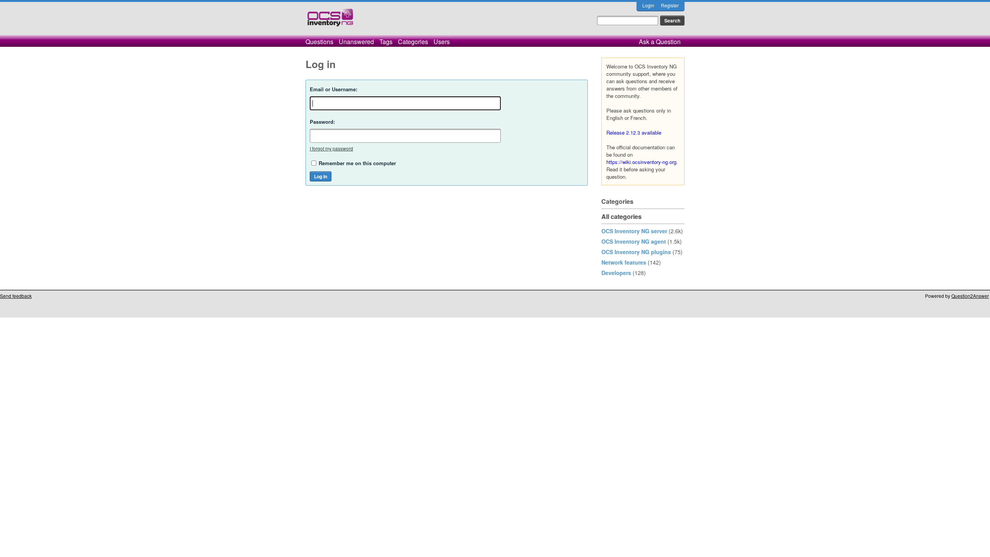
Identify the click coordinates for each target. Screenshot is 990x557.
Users (442, 41)
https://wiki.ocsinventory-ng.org (641, 162)
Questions (319, 41)
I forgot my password (331, 148)
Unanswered (356, 41)
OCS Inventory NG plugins (636, 252)
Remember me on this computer (357, 163)
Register (670, 5)
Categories (413, 41)
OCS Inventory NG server (634, 231)
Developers (616, 273)
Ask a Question (660, 41)
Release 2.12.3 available (633, 132)
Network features (623, 262)
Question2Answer (970, 295)
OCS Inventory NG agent (633, 241)
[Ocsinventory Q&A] (330, 21)
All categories (621, 216)
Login (648, 5)
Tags (386, 41)
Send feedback (16, 295)
